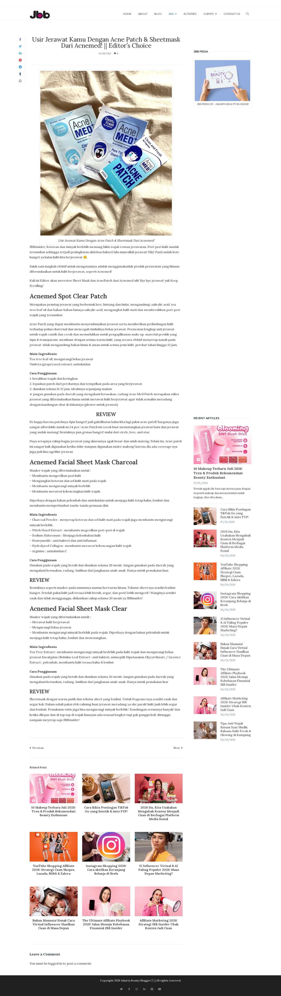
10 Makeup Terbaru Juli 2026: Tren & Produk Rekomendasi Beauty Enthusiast (53, 811)
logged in (55, 963)
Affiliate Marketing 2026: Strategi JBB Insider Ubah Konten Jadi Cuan (159, 924)
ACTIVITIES (190, 13)
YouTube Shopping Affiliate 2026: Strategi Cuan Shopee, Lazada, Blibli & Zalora (53, 869)
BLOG (158, 13)
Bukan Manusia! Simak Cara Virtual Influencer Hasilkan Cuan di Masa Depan (53, 924)
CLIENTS (208, 13)
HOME (127, 13)
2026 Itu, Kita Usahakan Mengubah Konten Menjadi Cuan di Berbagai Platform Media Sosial (158, 813)
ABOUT (142, 13)
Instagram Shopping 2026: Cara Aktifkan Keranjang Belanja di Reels (106, 869)
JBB (171, 13)
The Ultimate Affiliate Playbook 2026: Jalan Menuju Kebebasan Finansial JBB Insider (106, 924)
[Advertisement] (222, 261)
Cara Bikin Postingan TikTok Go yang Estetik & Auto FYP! (106, 809)
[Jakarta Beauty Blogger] (40, 15)
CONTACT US (232, 13)
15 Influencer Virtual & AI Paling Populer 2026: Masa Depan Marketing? (158, 869)
